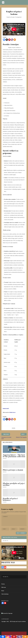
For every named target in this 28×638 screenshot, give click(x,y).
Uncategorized (18, 17)
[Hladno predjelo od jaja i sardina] (14, 477)
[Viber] (12, 39)
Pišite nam (3, 587)
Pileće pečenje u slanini (13, 470)
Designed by (7, 633)
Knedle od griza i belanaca (10, 499)
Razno (2, 590)
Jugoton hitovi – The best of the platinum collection (14, 456)
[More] (15, 39)
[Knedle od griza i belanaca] (14, 492)
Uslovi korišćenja (4, 594)
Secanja (12, 17)
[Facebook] (4, 39)
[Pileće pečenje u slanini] (14, 464)
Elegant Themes (11, 633)
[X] (7, 39)
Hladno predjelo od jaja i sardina (14, 484)
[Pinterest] (9, 39)
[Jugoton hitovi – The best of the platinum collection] (14, 449)
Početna (3, 584)
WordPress (21, 633)
